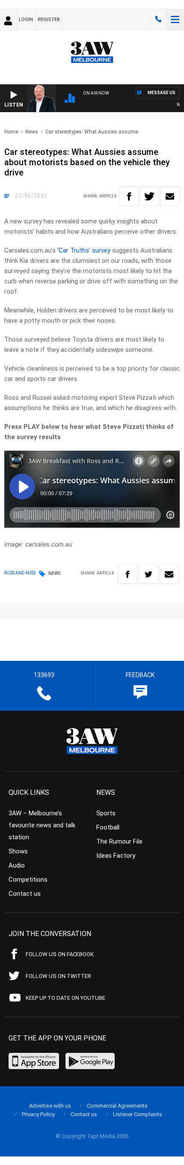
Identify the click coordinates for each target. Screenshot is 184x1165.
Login (26, 19)
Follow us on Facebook (60, 954)
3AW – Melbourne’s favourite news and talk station (42, 825)
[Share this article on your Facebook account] (129, 196)
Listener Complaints (137, 1114)
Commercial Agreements (117, 1106)
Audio (17, 865)
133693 (158, 19)
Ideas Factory (115, 855)
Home (11, 132)
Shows (18, 851)
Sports (106, 813)
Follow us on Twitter (58, 976)
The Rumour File (119, 841)
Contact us (25, 894)
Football (107, 827)
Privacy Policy (38, 1114)
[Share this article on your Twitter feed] (149, 196)
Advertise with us (50, 1106)
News (31, 132)
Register (49, 19)
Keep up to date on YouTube (65, 998)
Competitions (28, 879)
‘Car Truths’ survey (83, 250)
